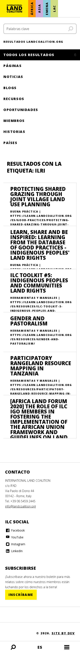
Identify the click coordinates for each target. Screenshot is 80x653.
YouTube (16, 537)
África (32, 8)
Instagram (17, 544)
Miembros (14, 120)
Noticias (13, 76)
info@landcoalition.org (20, 506)
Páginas (12, 65)
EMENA (47, 8)
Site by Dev (63, 633)
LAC (54, 8)
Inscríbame (21, 594)
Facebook (17, 530)
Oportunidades (20, 109)
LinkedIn (16, 551)
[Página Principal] (14, 8)
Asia (39, 8)
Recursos (13, 98)
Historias (14, 131)
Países (10, 142)
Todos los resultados (40, 54)
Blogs (10, 87)
